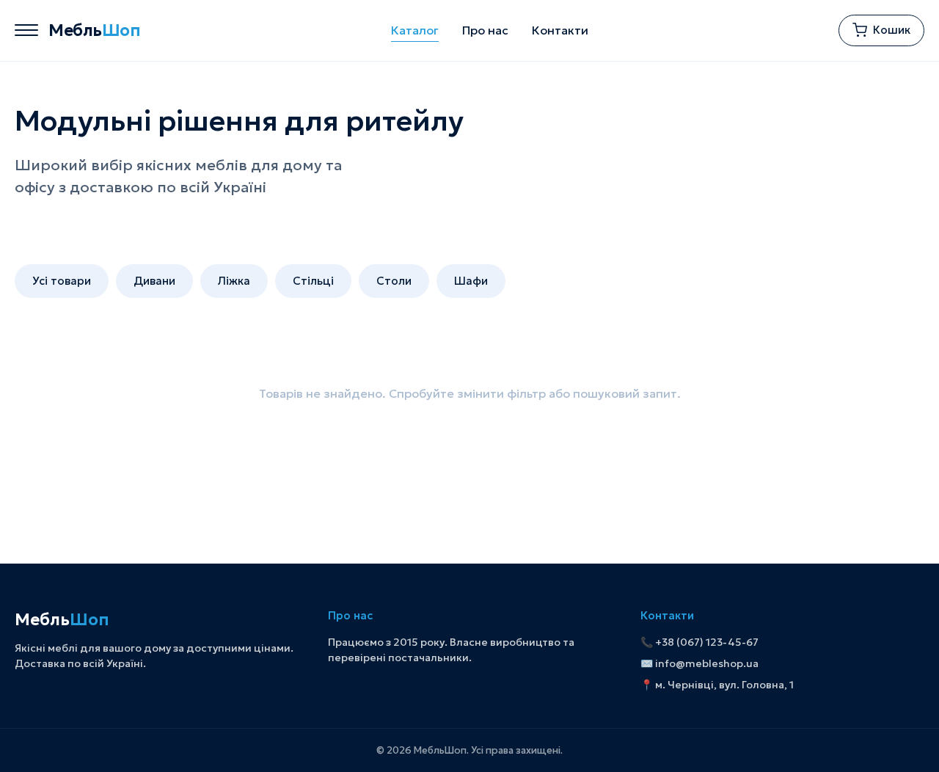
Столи (394, 281)
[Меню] (26, 30)
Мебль (94, 30)
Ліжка (234, 281)
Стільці (313, 281)
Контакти (560, 30)
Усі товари (61, 281)
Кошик (891, 30)
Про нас (485, 30)
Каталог (415, 30)
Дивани (154, 281)
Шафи (471, 281)
